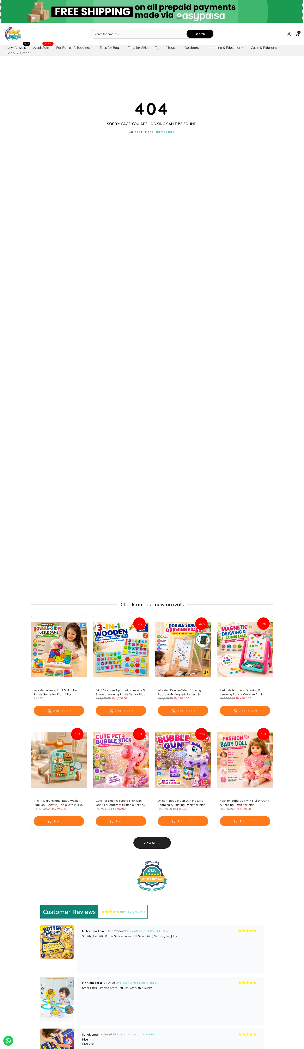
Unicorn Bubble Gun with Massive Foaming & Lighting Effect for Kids (181, 803)
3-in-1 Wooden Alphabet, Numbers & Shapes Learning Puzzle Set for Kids (120, 692)
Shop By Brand (18, 53)
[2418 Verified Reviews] (152, 892)
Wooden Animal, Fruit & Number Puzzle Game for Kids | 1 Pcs (56, 692)
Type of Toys (165, 47)
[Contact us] (8, 1041)
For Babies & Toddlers (73, 47)
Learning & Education (225, 47)
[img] (110, 912)
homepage (165, 132)
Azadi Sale (42, 47)
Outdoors (191, 47)
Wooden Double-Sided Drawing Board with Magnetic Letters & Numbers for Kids (179, 692)
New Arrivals (18, 47)
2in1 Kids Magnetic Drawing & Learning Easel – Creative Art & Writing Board (241, 692)
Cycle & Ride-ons (264, 47)
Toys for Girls (138, 47)
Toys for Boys (110, 47)
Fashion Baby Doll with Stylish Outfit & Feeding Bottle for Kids (244, 803)
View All (150, 843)
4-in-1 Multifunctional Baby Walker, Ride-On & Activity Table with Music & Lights (58, 803)
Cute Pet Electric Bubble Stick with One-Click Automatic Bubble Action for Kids (119, 803)
